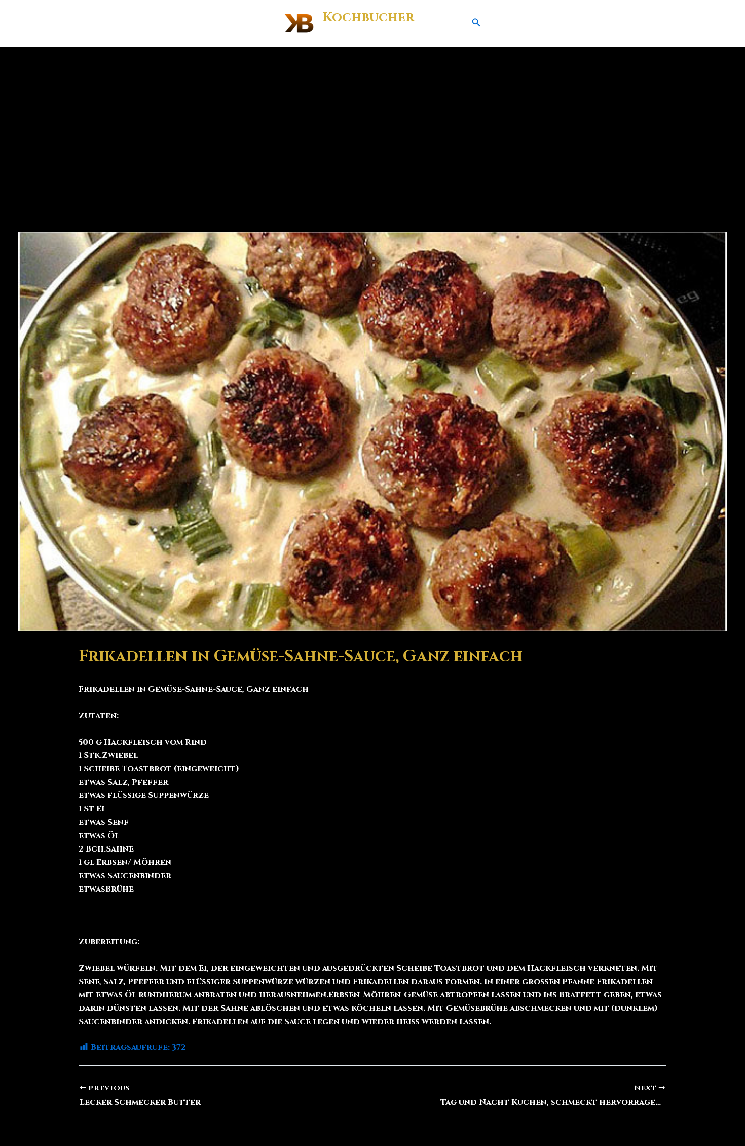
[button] (476, 23)
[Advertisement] (372, 123)
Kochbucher (368, 17)
